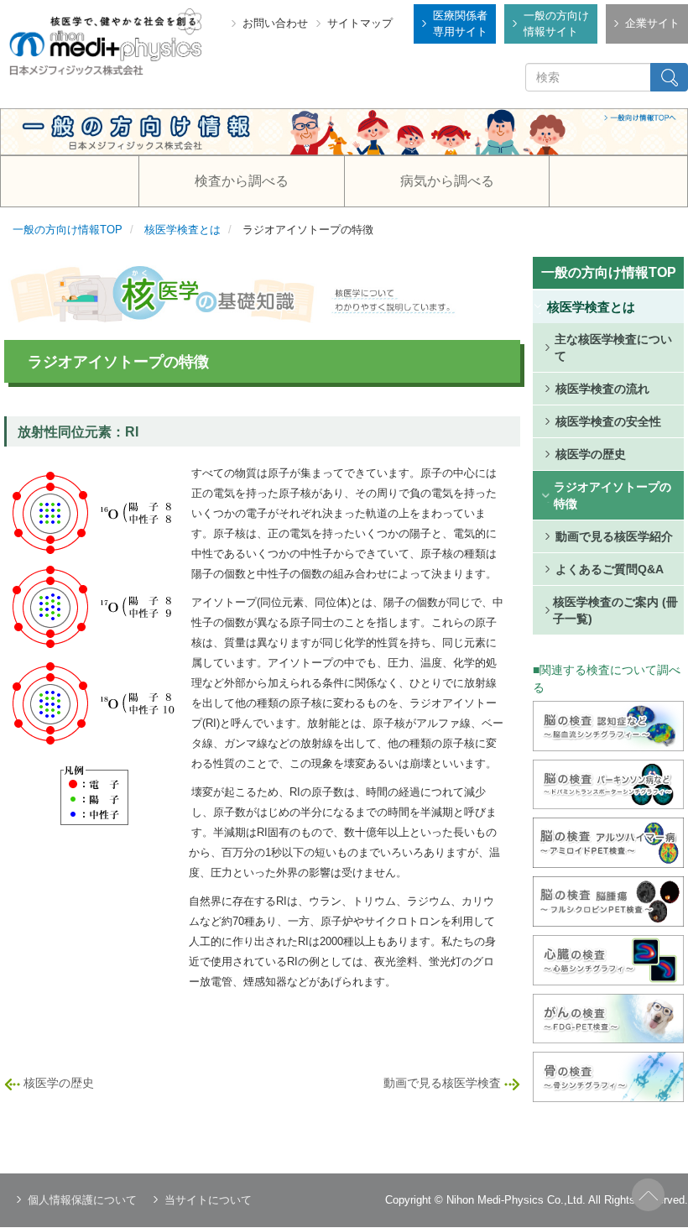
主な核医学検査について (613, 347)
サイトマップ (360, 23)
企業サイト (652, 23)
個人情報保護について (82, 1200)
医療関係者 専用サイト (460, 23)
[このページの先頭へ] (648, 1194)
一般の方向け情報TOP (67, 229)
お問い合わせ (275, 23)
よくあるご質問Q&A (609, 569)
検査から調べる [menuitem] (242, 181)
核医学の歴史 (58, 1083)
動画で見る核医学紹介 (614, 536)
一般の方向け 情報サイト (556, 23)
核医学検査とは (182, 229)
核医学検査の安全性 (608, 421)
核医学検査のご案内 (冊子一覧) (615, 610)
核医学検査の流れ (602, 388)
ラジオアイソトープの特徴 (612, 495)
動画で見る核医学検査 (442, 1083)
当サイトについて (208, 1200)
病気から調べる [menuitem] (447, 181)
